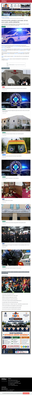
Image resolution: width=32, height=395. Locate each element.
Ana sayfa (3, 17)
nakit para (4, 47)
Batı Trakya (7, 17)
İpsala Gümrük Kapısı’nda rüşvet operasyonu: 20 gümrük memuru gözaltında (14, 88)
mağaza (8, 53)
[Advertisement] (16, 366)
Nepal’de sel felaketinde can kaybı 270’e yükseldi (9, 298)
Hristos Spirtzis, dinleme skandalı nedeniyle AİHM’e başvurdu (11, 300)
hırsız (14, 56)
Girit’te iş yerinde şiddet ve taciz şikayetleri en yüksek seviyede (12, 305)
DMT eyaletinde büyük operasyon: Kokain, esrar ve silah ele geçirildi (13, 133)
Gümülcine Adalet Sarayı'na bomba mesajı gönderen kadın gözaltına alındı (14, 222)
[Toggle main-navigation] (29, 1)
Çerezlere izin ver (26, 393)
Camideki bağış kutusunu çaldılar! (7, 200)
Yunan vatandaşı (15, 46)
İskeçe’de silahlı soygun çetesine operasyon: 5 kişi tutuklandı (11, 268)
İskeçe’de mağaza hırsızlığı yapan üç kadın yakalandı (10, 178)
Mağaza (3, 56)
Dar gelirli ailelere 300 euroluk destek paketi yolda (10, 302)
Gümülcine (3, 46)
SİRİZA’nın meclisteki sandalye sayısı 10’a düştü (9, 297)
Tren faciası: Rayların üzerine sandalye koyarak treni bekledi (11, 307)
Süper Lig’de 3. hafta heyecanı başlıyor (8, 293)
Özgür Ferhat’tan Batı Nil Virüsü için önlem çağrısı (10, 295)
